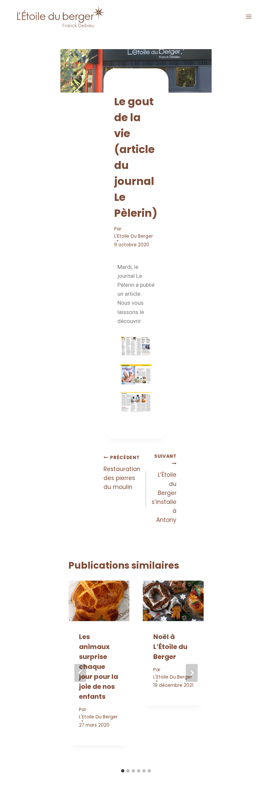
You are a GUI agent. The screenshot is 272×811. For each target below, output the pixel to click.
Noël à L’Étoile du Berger (170, 646)
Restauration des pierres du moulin (121, 472)
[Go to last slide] (80, 673)
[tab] (122, 770)
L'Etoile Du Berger (133, 236)
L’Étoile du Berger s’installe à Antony (164, 488)
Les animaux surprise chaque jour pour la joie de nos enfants (98, 666)
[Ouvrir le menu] (248, 16)
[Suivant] (192, 673)
